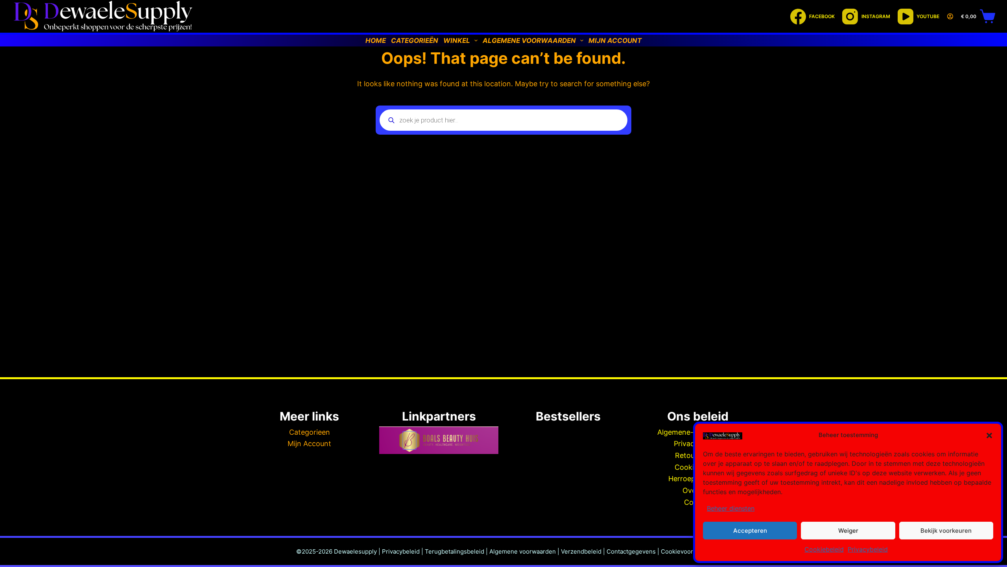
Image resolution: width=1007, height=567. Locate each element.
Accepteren (750, 530)
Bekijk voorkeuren (946, 530)
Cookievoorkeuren (687, 551)
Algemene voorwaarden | (525, 551)
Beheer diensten (730, 508)
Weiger (848, 530)
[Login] (950, 16)
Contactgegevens (631, 551)
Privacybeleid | (402, 551)
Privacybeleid (868, 549)
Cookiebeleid (824, 549)
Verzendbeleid (581, 551)
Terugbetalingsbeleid (454, 551)
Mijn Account (309, 443)
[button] (989, 435)
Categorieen (309, 432)
